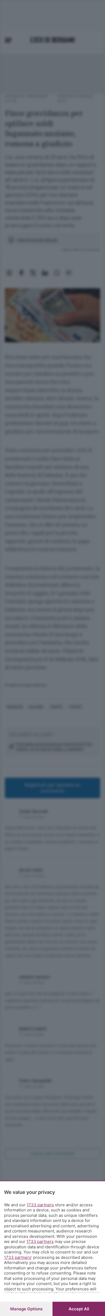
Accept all (79, 1308)
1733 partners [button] (40, 1204)
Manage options (26, 1308)
